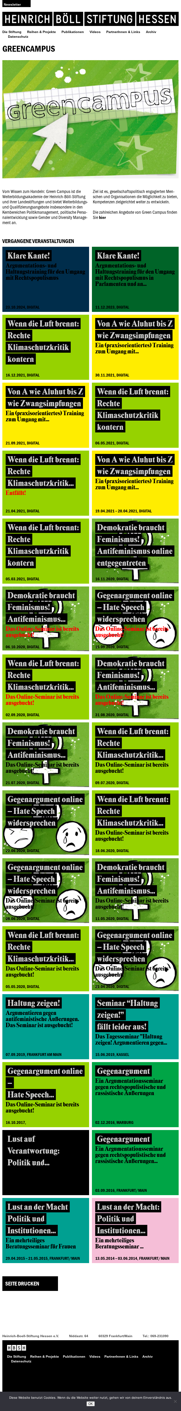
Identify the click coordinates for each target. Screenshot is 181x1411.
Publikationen (73, 32)
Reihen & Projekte (41, 32)
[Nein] (175, 1401)
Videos (95, 32)
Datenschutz (18, 36)
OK (90, 1404)
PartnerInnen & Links (123, 32)
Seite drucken (22, 1283)
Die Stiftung (11, 32)
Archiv (151, 32)
